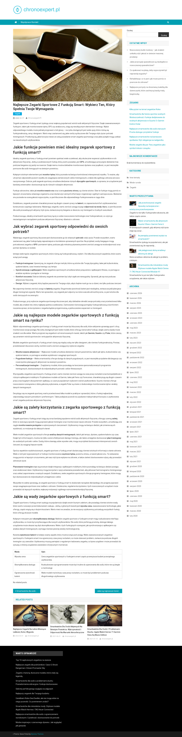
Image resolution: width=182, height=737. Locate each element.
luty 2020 (133, 516)
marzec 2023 (135, 333)
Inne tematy (135, 178)
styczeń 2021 (135, 461)
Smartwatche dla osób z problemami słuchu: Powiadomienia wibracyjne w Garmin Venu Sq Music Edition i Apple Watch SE (28, 591)
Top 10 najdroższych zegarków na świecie (33, 660)
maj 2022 (134, 382)
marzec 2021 (135, 452)
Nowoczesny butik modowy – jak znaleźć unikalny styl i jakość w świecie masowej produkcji (147, 53)
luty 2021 (133, 456)
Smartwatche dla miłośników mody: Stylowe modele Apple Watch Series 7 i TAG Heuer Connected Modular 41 (149, 268)
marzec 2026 (135, 303)
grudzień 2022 (136, 348)
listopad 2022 (135, 353)
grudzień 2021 (136, 407)
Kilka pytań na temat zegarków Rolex (145, 109)
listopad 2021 (135, 412)
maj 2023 (134, 328)
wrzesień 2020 (136, 481)
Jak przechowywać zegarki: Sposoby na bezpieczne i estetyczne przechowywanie (145, 206)
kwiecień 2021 (136, 447)
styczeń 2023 (135, 343)
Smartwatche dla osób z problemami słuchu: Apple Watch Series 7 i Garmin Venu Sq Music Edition (103, 632)
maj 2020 (134, 501)
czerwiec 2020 (136, 496)
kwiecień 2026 (136, 298)
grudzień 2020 (136, 466)
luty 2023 (133, 338)
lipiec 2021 (134, 432)
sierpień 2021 (135, 427)
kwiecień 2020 (136, 506)
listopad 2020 (135, 471)
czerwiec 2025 (136, 313)
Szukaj (130, 30)
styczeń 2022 (135, 402)
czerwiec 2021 (136, 437)
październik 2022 (137, 357)
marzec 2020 (135, 511)
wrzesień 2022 (136, 362)
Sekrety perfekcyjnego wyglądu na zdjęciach (34, 689)
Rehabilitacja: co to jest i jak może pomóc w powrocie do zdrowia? (148, 80)
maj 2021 (134, 442)
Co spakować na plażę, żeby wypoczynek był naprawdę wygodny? (148, 72)
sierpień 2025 (135, 308)
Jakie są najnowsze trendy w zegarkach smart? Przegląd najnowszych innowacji (109, 591)
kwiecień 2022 (136, 387)
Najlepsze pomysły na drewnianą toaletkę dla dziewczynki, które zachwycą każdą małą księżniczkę (149, 90)
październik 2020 (137, 476)
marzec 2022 (135, 392)
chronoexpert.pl (34, 118)
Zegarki (17, 114)
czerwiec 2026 (136, 293)
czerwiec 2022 (136, 377)
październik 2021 (137, 417)
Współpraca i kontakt (29, 22)
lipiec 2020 (134, 491)
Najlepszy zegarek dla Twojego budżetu (32, 693)
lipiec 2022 (134, 372)
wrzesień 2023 (136, 318)
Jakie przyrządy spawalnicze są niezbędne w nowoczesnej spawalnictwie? (149, 63)
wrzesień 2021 (136, 422)
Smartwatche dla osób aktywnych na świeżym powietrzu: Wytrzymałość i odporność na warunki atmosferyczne (67, 629)
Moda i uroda (135, 182)
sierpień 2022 (135, 367)
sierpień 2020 (135, 486)
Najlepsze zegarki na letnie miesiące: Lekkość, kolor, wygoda (29, 630)
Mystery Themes (37, 734)
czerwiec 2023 (136, 323)
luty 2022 (133, 397)
